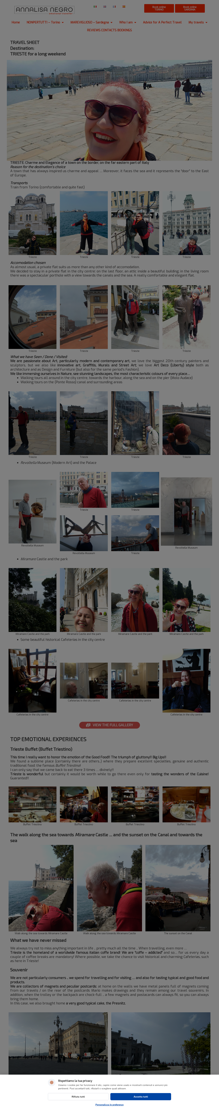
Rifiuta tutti (78, 1096)
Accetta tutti (141, 1096)
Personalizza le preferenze (109, 1104)
